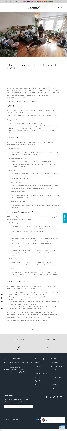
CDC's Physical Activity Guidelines (38, 320)
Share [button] (10, 79)
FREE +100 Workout (56, 377)
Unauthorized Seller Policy (41, 373)
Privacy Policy (38, 370)
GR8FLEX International (13, 419)
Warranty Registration (56, 366)
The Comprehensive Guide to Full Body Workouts (22, 101)
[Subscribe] (31, 406)
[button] (5, 7)
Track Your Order (55, 362)
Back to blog (34, 330)
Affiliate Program (55, 370)
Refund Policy (38, 366)
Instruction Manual (55, 381)
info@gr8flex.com (15, 367)
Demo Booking (54, 384)
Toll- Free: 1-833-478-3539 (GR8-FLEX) (16, 369)
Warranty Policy (39, 362)
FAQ (36, 384)
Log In (52, 388)
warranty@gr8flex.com (21, 372)
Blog (52, 373)
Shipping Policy (38, 381)
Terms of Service (39, 377)
